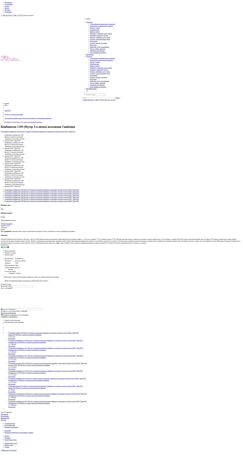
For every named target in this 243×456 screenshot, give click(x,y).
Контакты (8, 431)
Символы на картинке (8, 309)
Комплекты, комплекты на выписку (101, 26)
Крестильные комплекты (98, 53)
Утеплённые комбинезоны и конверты (102, 24)
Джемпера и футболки (97, 51)
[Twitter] (4, 247)
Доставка (8, 438)
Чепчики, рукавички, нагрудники (101, 34)
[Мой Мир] (8, 247)
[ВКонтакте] (2, 247)
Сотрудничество (10, 425)
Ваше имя (4, 286)
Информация (5, 418)
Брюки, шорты (95, 32)
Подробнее (11, 339)
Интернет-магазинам (11, 427)
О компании (5, 416)
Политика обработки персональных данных (19, 432)
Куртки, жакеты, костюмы (98, 43)
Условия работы (10, 423)
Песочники (93, 41)
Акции (7, 103)
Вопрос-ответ (9, 445)
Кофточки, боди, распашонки (99, 47)
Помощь (3, 420)
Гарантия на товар (10, 440)
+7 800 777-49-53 (17, 15)
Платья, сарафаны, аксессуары (100, 37)
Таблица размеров (7, 224)
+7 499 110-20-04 (6, 15)
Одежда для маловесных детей (100, 39)
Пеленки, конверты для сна (99, 35)
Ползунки (93, 45)
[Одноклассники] (6, 247)
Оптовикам (4, 414)
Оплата (7, 436)
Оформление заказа (11, 443)
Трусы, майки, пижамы (97, 49)
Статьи (7, 447)
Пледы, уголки (95, 28)
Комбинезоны (94, 30)
